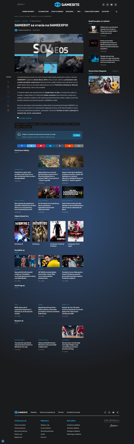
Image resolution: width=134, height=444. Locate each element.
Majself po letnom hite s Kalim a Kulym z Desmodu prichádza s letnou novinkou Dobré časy (49, 310)
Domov (16, 16)
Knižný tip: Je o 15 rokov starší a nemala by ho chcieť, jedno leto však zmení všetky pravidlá (72, 310)
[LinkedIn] (8, 96)
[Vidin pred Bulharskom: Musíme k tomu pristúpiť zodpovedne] (49, 332)
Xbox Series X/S (67, 200)
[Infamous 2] (22, 231)
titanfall (17, 127)
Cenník (43, 434)
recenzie (66, 124)
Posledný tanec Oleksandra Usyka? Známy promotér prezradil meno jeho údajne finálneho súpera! (72, 275)
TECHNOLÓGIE (43, 11)
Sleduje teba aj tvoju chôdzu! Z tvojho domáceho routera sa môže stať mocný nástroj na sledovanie (109, 59)
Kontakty (71, 421)
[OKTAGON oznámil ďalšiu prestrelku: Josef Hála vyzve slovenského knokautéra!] (49, 261)
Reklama (45, 421)
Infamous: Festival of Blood (57, 245)
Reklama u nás (45, 425)
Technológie (19, 169)
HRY (78, 11)
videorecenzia (26, 127)
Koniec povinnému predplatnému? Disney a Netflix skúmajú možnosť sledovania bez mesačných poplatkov (109, 45)
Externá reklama (46, 428)
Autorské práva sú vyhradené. (112, 421)
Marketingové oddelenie (74, 434)
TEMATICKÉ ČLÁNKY (91, 11)
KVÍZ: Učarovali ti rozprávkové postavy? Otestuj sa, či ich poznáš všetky (23, 310)
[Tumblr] (8, 101)
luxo (56, 124)
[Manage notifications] (2, 441)
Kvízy (16, 304)
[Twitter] (8, 87)
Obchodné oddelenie (73, 428)
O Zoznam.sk (20, 421)
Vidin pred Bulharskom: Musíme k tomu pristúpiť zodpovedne (47, 345)
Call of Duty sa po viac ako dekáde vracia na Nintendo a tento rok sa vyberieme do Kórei (72, 206)
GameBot (27, 16)
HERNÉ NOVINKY (28, 11)
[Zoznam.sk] (115, 426)
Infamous (36, 244)
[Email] (8, 105)
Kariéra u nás (18, 434)
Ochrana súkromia (20, 428)
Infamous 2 (19, 244)
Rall (61, 124)
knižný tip (65, 304)
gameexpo (33, 124)
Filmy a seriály (20, 200)
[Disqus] (49, 378)
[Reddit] (8, 110)
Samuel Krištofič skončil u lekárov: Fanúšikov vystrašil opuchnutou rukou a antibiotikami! (25, 275)
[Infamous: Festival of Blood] (58, 231)
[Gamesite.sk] (67, 4)
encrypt (17, 124)
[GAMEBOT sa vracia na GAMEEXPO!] (24, 118)
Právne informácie (20, 425)
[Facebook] (8, 82)
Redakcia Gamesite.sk (25, 30)
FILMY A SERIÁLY (57, 11)
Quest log (41, 169)
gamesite (41, 124)
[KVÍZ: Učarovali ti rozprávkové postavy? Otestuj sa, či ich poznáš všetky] (25, 296)
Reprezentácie (20, 340)
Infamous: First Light (73, 245)
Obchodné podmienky (47, 431)
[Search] (116, 12)
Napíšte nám (18, 437)
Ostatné (21, 16)
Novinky (17, 269)
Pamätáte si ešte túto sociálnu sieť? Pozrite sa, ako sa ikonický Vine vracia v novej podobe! (25, 175)
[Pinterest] (8, 91)
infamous (49, 124)
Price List (43, 437)
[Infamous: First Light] (75, 231)
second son (75, 124)
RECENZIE (69, 11)
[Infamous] (40, 231)
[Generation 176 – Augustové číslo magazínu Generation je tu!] (104, 84)
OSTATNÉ (105, 11)
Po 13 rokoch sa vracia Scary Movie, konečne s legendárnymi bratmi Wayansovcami (48, 206)
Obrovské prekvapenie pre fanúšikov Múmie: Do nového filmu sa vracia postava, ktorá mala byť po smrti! (25, 206)
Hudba (40, 304)
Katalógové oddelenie (73, 431)
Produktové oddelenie (73, 425)
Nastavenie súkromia (21, 431)
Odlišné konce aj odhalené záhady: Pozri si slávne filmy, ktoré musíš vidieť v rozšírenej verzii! (109, 30)
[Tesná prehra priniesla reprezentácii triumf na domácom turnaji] (25, 332)
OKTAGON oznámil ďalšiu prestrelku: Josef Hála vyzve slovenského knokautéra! (47, 275)
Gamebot (25, 124)
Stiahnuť (115, 71)
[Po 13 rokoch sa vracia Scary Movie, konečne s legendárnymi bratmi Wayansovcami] (49, 192)
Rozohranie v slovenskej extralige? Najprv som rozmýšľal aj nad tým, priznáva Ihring (71, 346)
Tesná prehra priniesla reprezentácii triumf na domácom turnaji (23, 345)
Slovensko (65, 340)
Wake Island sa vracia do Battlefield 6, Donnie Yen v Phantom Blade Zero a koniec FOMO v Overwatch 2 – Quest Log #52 (48, 176)
